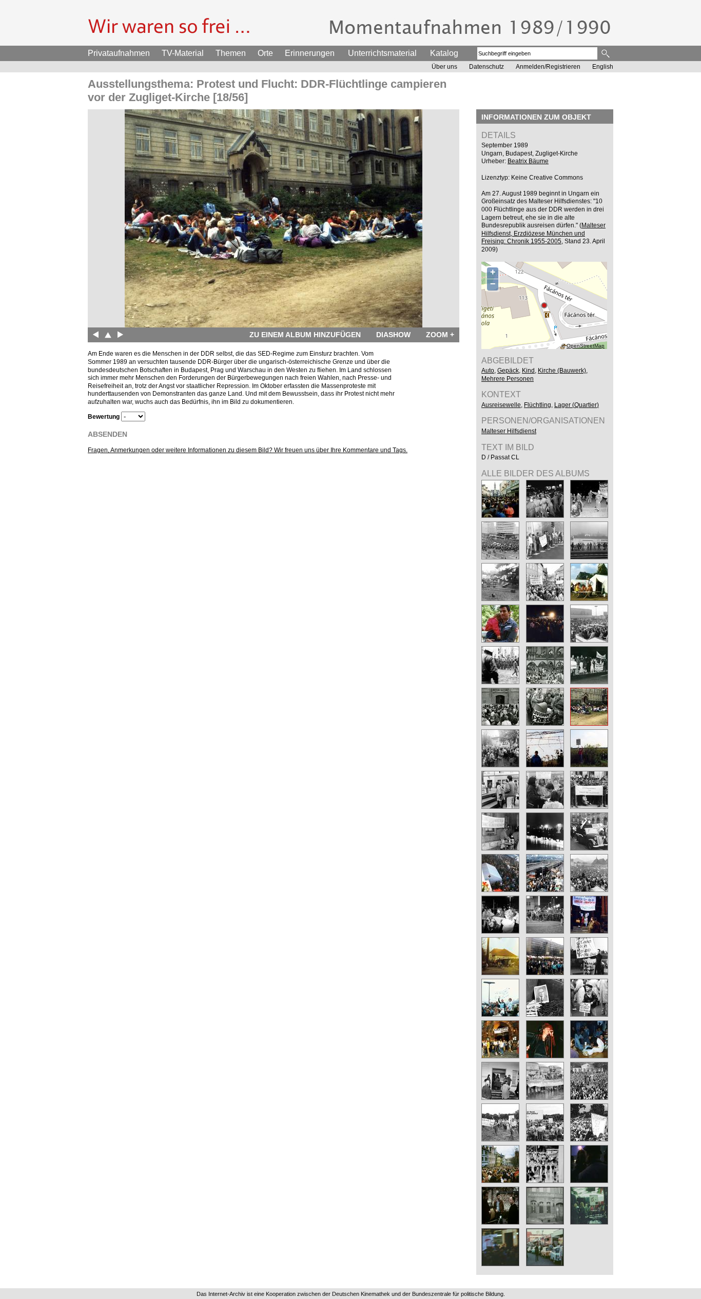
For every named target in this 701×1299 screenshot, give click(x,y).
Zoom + (440, 335)
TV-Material (183, 53)
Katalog (444, 53)
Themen (231, 53)
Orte (265, 53)
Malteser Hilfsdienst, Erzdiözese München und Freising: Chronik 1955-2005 (543, 233)
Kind (528, 370)
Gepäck (508, 370)
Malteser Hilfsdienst (508, 431)
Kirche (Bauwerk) (562, 370)
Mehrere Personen (507, 378)
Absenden (107, 434)
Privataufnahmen (119, 53)
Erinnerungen (310, 53)
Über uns (444, 66)
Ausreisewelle (501, 405)
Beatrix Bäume (528, 161)
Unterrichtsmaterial (382, 53)
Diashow (393, 335)
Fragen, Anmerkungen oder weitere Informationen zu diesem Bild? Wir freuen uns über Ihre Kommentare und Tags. (247, 450)
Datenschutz (486, 66)
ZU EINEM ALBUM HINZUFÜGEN (305, 335)
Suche (606, 53)
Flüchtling (537, 405)
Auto (487, 370)
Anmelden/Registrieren (548, 66)
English (602, 66)
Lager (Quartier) (576, 405)
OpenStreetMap (586, 345)
